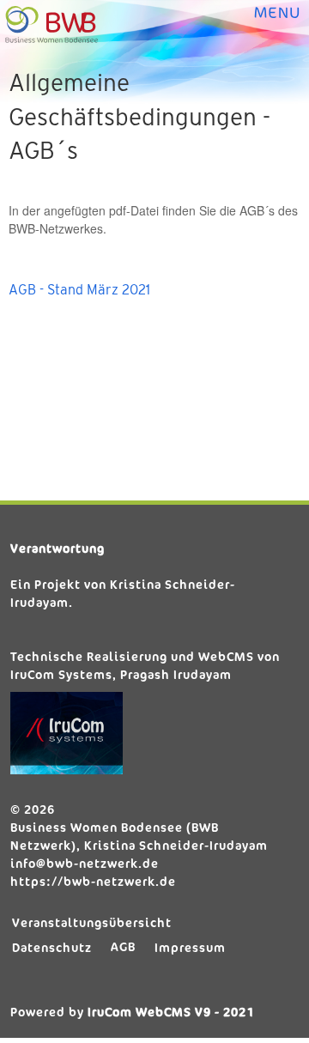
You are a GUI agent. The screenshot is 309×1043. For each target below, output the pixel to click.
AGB (123, 946)
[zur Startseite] (53, 24)
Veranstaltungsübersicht (92, 922)
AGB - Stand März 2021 (79, 290)
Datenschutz (52, 947)
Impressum (190, 947)
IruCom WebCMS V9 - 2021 (171, 1012)
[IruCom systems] (151, 733)
